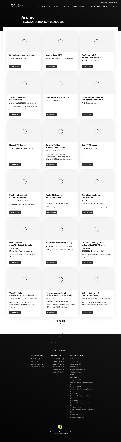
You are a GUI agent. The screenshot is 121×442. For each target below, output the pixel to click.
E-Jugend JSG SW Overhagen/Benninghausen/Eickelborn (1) (80, 396)
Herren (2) (73, 375)
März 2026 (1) (35, 359)
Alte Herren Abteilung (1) (78, 369)
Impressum (59, 343)
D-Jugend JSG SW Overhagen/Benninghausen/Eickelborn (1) (80, 389)
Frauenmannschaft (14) (77, 417)
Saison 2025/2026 (37, 355)
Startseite (42, 6)
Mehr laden (60, 321)
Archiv (105, 6)
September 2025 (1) (37, 367)
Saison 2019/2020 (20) (58, 372)
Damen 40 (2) (74, 377)
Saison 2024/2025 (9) (57, 359)
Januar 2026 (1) (36, 361)
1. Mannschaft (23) (75, 359)
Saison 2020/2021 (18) (58, 369)
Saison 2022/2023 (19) (58, 364)
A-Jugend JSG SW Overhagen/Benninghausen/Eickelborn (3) (80, 382)
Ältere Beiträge (56, 355)
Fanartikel (97, 6)
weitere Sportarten (86, 6)
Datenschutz (69, 343)
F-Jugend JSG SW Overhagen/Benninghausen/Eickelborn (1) (80, 403)
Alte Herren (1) (75, 414)
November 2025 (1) (37, 364)
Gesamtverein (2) (75, 364)
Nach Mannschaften (76, 355)
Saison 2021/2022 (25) (58, 367)
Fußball (56, 6)
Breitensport (72, 6)
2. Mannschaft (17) (75, 361)
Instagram (114, 2)
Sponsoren (113, 6)
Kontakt (50, 343)
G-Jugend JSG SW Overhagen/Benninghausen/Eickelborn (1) (80, 410)
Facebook (104, 2)
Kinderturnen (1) (75, 367)
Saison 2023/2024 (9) (57, 361)
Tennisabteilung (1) (76, 372)
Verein (50, 6)
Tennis (63, 6)
